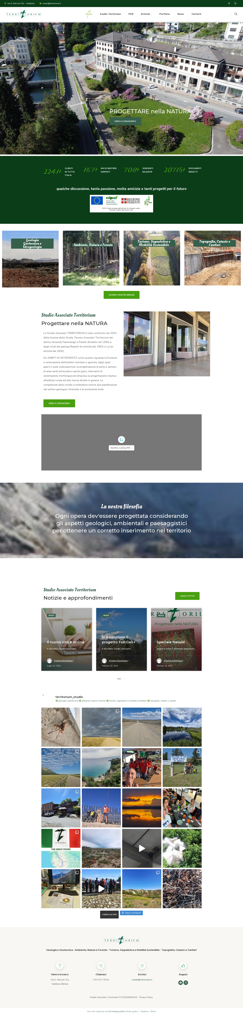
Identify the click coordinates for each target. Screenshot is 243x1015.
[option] (66, 641)
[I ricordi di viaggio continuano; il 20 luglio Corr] (141, 727)
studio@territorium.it (142, 979)
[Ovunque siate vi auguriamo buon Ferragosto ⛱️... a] (101, 767)
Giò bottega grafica (116, 1011)
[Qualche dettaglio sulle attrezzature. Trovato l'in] (182, 767)
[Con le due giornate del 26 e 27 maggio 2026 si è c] (60, 888)
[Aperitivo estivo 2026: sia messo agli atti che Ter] (182, 807)
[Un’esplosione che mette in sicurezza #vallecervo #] (182, 848)
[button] (236, 14)
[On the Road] (101, 727)
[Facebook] (229, 3)
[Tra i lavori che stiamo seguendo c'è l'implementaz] (101, 848)
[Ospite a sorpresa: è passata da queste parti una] (60, 727)
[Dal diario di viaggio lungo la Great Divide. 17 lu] (60, 767)
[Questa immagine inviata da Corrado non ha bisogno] (141, 807)
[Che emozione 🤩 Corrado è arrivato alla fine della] (101, 807)
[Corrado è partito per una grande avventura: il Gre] (60, 848)
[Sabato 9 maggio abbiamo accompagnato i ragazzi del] (101, 888)
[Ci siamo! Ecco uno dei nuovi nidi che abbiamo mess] (141, 848)
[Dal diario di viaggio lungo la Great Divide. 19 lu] (182, 727)
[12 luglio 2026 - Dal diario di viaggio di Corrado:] (60, 807)
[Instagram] (235, 3)
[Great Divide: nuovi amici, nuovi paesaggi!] (141, 767)
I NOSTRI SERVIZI (65, 121)
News (51, 615)
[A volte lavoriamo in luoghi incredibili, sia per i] (141, 888)
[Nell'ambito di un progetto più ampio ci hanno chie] (182, 888)
